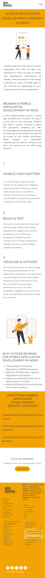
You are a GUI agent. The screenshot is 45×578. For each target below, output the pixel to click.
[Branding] (41, 527)
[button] (41, 4)
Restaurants (7, 540)
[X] (16, 568)
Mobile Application (33, 535)
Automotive (7, 530)
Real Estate (7, 545)
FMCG (5, 528)
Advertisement (0, 486)
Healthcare (7, 526)
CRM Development (33, 538)
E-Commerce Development (35, 533)
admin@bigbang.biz (37, 484)
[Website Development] (41, 529)
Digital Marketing (0, 481)
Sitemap (6, 516)
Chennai (29, 509)
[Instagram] (12, 568)
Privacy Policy (8, 503)
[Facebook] (8, 568)
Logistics (6, 538)
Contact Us (7, 505)
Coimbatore (30, 507)
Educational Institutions (11, 522)
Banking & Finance (9, 524)
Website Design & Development (35, 531)
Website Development (0, 477)
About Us (6, 499)
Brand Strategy (0, 467)
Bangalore (29, 511)
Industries (0, 495)
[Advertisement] (41, 542)
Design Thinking (0, 463)
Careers (5, 501)
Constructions (8, 542)
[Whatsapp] (25, 568)
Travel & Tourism (9, 534)
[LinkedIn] (21, 568)
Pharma (6, 536)
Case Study (0, 500)
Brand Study (7, 510)
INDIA (26, 505)
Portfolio (0, 490)
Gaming (6, 532)
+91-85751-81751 (33, 487)
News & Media (8, 514)
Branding (0, 472)
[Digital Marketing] (41, 540)
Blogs (0, 504)
